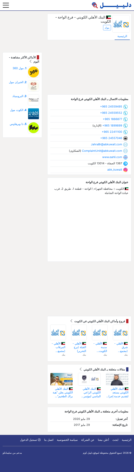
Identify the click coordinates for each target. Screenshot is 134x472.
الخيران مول (18, 82)
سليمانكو (7, 452)
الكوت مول (18, 110)
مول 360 (20, 68)
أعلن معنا (103, 440)
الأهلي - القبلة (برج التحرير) (79, 347)
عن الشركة (87, 440)
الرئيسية (122, 36)
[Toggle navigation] (6, 5)
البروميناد (19, 96)
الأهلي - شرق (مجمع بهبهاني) (121, 347)
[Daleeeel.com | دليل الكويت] (111, 5)
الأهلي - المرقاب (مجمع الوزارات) (58, 347)
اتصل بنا (48, 440)
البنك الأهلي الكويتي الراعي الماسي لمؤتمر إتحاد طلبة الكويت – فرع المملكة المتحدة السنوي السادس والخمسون (90, 392)
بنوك (107, 27)
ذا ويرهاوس (18, 124)
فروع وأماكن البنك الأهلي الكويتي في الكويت (99, 321)
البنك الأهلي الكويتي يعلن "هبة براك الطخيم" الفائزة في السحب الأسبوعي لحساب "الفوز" (62, 392)
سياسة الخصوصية (67, 440)
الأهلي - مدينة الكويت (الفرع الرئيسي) (100, 347)
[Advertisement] (89, 67)
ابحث (115, 440)
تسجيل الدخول (29, 440)
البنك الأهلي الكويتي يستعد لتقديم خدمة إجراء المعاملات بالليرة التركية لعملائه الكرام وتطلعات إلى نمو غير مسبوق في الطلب (117, 392)
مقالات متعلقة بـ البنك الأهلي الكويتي (104, 369)
